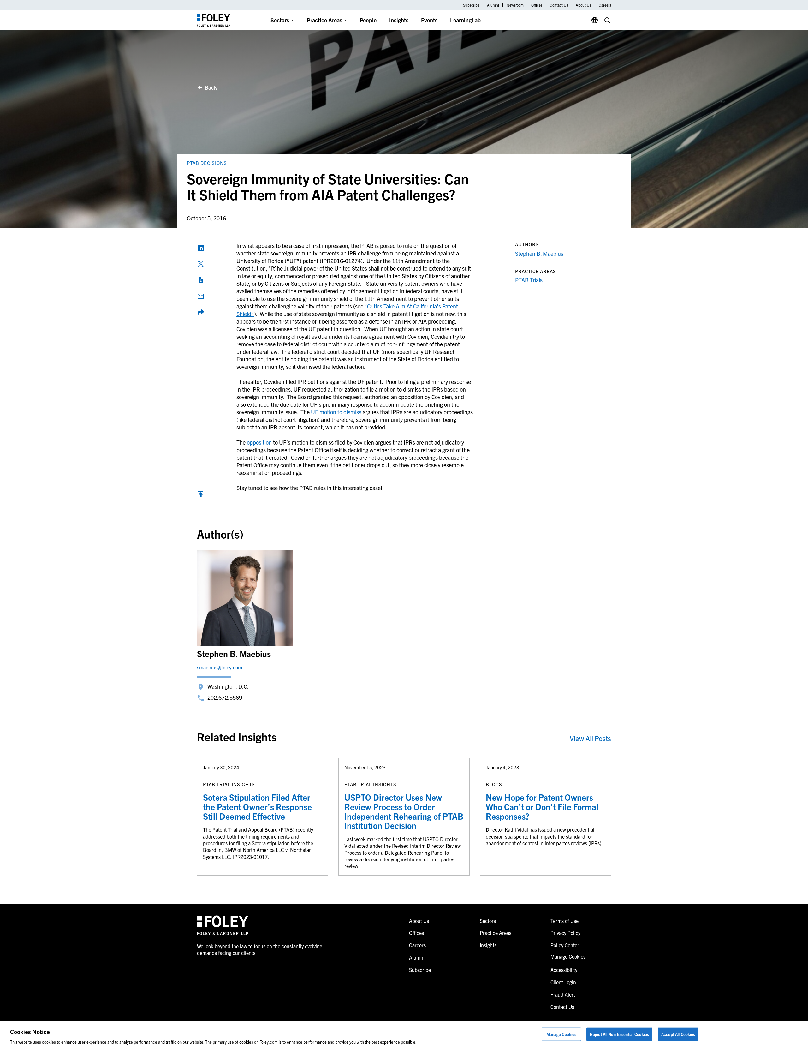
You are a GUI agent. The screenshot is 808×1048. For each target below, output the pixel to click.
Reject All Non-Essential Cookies (619, 1034)
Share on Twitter (201, 264)
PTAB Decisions (207, 163)
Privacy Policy (565, 933)
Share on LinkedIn (201, 248)
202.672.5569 (224, 697)
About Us (583, 5)
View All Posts (590, 738)
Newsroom (515, 5)
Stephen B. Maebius (539, 253)
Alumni (493, 5)
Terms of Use (564, 921)
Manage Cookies (561, 1034)
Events (429, 20)
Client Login (563, 982)
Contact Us (559, 5)
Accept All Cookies (678, 1034)
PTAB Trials (529, 280)
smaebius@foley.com (219, 667)
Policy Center (564, 945)
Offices (536, 5)
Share (201, 312)
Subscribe (471, 5)
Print (201, 280)
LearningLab (465, 20)
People (368, 20)
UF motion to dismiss (336, 412)
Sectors (279, 20)
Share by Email (201, 296)
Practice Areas (324, 20)
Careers (605, 5)
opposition (259, 442)
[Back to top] (201, 495)
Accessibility (563, 970)
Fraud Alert (562, 994)
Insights (398, 20)
